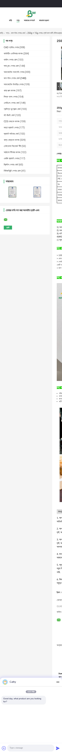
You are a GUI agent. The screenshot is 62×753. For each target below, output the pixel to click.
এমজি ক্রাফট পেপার (11, 158)
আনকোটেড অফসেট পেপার (14, 72)
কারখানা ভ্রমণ (44, 20)
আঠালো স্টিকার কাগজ (12, 152)
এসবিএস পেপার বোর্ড (11, 102)
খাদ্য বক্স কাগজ (9, 90)
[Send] (57, 748)
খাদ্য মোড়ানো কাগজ (11, 139)
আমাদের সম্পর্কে (29, 20)
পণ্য (18, 20)
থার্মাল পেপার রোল (10, 59)
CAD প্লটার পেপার (11, 47)
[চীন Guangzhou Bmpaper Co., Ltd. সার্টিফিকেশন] (12, 191)
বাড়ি (10, 20)
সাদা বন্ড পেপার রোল (11, 65)
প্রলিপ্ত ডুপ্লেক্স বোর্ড (12, 109)
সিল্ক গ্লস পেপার (10, 96)
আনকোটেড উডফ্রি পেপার (13, 84)
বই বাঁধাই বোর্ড (9, 115)
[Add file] (4, 748)
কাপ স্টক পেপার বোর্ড (18, 33)
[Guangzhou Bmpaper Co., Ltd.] (31, 13)
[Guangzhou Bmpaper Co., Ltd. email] (7, 220)
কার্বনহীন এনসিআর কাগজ (13, 53)
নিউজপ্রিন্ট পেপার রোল (12, 170)
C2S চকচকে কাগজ (11, 121)
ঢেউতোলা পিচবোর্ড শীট (12, 146)
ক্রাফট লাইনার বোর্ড (11, 133)
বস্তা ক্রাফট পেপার (11, 127)
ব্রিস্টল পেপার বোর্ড (11, 164)
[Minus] (58, 682)
